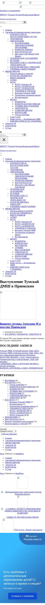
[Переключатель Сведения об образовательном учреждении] (42, 161)
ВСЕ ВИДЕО (10, 334)
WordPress (19, 454)
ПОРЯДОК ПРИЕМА (24, 50)
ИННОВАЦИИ (11, 417)
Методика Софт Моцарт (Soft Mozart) (27, 55)
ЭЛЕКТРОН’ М (21, 108)
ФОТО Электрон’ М (23, 84)
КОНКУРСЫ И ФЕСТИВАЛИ (27, 104)
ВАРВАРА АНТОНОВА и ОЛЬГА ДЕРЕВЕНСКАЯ (21, 368)
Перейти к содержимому (10, 11)
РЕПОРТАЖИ (21, 113)
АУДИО (13, 80)
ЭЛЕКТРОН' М (35, 334)
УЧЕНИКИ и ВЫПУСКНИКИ (23, 69)
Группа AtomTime (22, 115)
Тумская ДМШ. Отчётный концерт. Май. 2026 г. (19, 351)
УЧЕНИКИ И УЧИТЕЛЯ (25, 91)
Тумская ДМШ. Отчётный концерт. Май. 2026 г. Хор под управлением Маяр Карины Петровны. (21, 354)
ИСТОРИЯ (14, 60)
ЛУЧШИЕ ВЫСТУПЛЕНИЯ (27, 106)
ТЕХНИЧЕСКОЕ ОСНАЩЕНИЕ (24, 58)
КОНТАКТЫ (10, 126)
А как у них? (15, 117)
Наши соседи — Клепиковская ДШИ (25, 119)
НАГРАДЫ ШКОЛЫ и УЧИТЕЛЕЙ (25, 67)
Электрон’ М (10, 123)
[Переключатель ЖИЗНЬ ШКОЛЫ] (42, 209)
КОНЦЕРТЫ (20, 102)
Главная (8, 30)
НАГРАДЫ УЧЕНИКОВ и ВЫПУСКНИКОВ (21, 77)
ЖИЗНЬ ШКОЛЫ (12, 443)
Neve (2, 454)
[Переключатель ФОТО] (42, 220)
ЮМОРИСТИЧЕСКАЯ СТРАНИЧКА (26, 121)
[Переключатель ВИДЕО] (42, 239)
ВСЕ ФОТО (10, 400)
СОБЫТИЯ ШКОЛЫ (23, 110)
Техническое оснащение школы (28, 95)
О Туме (8, 128)
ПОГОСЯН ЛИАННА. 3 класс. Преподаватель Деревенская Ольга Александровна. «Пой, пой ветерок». (19, 359)
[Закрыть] (4, 139)
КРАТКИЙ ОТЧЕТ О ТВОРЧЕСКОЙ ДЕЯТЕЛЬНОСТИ (25, 64)
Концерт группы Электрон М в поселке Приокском (20, 325)
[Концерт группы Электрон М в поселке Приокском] (18, 319)
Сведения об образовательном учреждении (23, 440)
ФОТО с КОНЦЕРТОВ (24, 89)
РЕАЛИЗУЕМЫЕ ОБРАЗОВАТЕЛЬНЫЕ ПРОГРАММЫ (24, 45)
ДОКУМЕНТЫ (16, 39)
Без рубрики (10, 380)
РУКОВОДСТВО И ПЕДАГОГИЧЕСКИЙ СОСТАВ (23, 35)
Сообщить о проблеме (22, 596)
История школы (21, 97)
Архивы (3, 429)
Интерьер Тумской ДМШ (25, 93)
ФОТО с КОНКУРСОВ (24, 87)
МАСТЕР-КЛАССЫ (23, 52)
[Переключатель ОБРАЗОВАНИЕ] (42, 172)
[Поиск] (25, 22)
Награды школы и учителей (21, 74)
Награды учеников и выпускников (19, 421)
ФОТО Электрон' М (18, 415)
